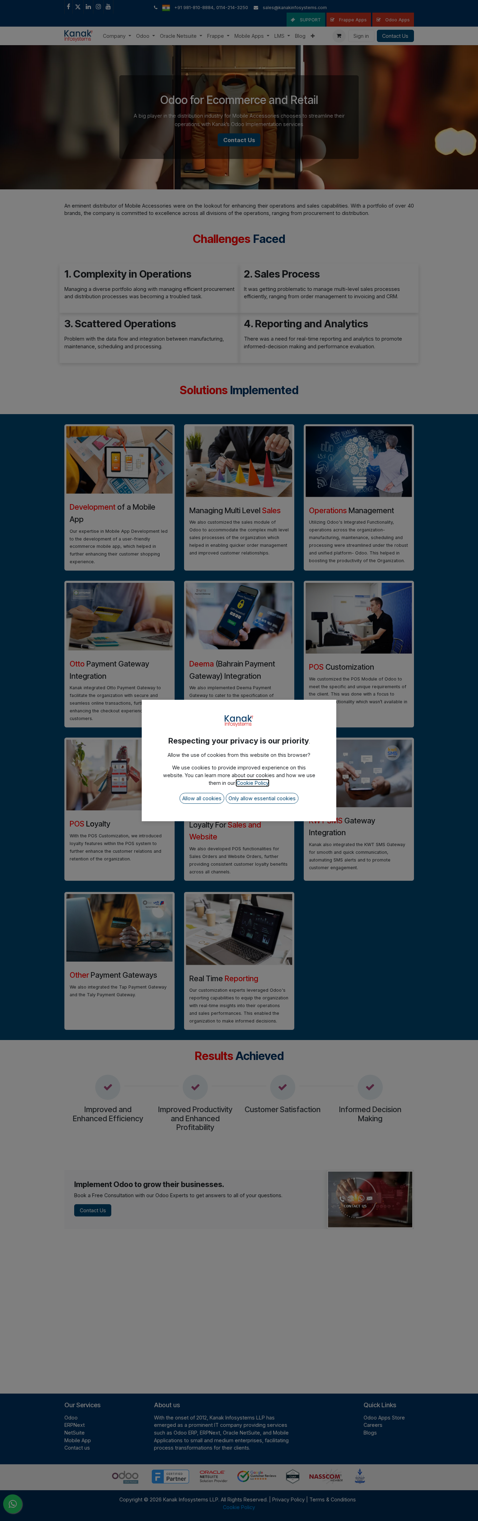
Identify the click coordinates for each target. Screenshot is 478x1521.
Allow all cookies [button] (202, 798)
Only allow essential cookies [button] (262, 798)
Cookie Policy (252, 783)
